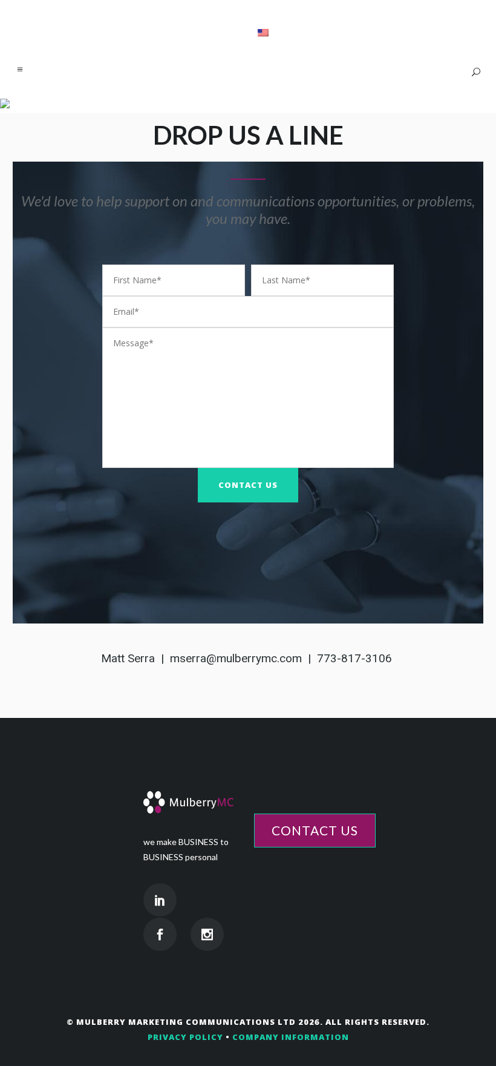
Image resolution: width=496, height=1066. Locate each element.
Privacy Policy (185, 1036)
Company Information (290, 1036)
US (246, 32)
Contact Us (315, 830)
